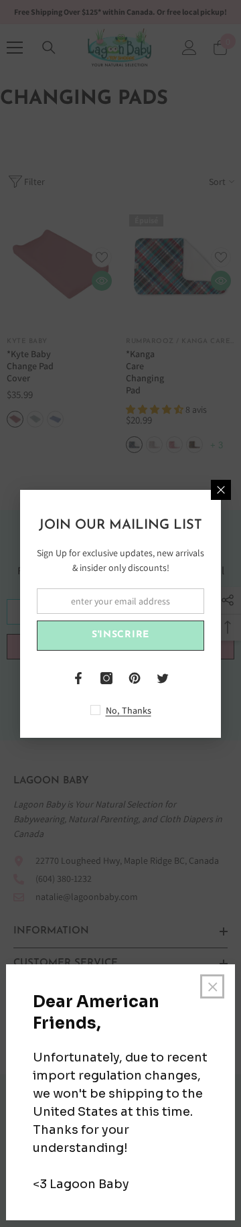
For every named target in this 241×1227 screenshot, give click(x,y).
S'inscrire (120, 635)
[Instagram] (106, 678)
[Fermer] (221, 490)
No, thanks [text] (128, 710)
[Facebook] (78, 678)
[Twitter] (163, 678)
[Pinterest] (134, 678)
